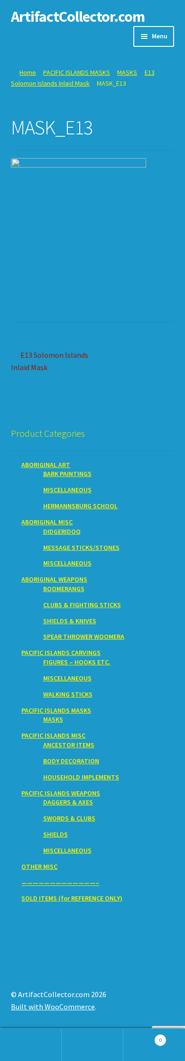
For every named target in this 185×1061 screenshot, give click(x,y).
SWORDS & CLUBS (69, 818)
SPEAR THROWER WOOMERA (83, 636)
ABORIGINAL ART (45, 464)
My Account (31, 1045)
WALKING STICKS (67, 694)
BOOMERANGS (63, 588)
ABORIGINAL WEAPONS (54, 579)
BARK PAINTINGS (67, 473)
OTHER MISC (39, 866)
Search (92, 1045)
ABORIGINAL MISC (47, 522)
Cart (142, 1036)
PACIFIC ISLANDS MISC (53, 735)
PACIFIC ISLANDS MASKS (76, 72)
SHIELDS (55, 834)
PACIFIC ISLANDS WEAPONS (60, 793)
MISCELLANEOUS (67, 490)
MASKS (127, 72)
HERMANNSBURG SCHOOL (80, 506)
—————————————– (60, 882)
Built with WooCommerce (53, 1006)
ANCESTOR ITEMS (68, 745)
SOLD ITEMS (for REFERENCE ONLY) (71, 898)
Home (27, 72)
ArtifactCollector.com (78, 16)
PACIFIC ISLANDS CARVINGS (61, 652)
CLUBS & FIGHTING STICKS (82, 605)
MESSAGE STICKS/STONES (81, 547)
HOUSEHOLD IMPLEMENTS (81, 777)
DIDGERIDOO (62, 531)
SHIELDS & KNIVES (69, 621)
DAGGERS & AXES (68, 802)
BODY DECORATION (71, 761)
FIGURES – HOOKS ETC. (77, 662)
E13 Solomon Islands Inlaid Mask (50, 361)
